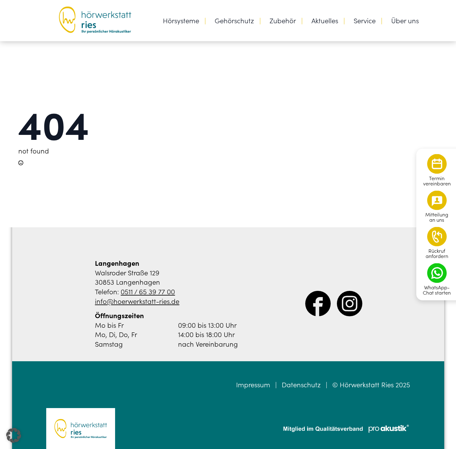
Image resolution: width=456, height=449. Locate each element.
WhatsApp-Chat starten (437, 290)
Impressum (253, 384)
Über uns (405, 20)
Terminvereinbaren (437, 181)
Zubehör (283, 20)
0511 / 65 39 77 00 (148, 291)
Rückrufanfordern (437, 253)
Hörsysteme (181, 20)
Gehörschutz (234, 20)
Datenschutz (301, 384)
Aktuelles (324, 20)
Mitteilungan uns (436, 217)
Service (365, 20)
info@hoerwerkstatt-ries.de (137, 301)
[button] (13, 435)
